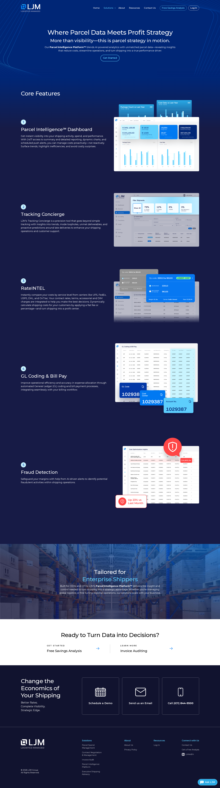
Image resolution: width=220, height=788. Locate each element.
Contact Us (150, 8)
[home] (26, 8)
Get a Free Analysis (190, 750)
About (121, 8)
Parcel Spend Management (88, 746)
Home (96, 8)
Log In (157, 745)
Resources (134, 8)
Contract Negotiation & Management (92, 753)
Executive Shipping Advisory (91, 773)
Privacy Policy (130, 750)
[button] (109, 8)
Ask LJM (210, 782)
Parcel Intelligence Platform (90, 765)
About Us (128, 745)
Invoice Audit (88, 760)
